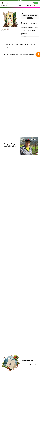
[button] (36, 3)
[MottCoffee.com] (2, 3)
